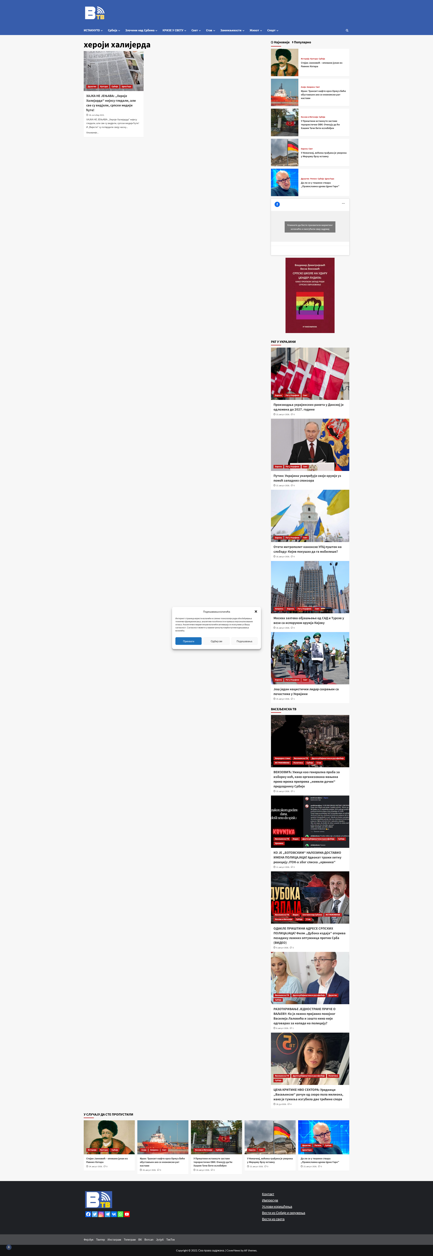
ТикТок (170, 1239)
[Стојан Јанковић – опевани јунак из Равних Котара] (284, 62)
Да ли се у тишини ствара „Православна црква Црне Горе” (320, 184)
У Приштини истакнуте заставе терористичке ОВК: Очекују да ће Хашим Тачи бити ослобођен (320, 124)
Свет (194, 30)
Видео (296, 839)
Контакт (268, 1194)
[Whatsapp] (120, 1214)
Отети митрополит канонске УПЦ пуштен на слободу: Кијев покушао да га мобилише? (308, 549)
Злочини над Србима (139, 30)
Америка (311, 87)
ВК (140, 1239)
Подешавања (244, 641)
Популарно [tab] (302, 42)
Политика (298, 762)
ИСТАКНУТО (92, 30)
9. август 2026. (282, 947)
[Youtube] (127, 1214)
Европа (304, 149)
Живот (254, 30)
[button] (256, 611)
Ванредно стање (282, 758)
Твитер (100, 1239)
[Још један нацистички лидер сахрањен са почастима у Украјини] (310, 658)
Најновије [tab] (281, 42)
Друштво (92, 86)
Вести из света (273, 1219)
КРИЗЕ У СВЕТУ (173, 30)
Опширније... (92, 132)
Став (209, 30)
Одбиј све (216, 641)
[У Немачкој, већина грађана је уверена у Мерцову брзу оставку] (284, 152)
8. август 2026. (282, 1028)
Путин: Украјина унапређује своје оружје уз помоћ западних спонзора (307, 478)
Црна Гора (126, 86)
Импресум (270, 1200)
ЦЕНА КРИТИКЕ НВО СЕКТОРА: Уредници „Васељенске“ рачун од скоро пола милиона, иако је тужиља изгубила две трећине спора (308, 1094)
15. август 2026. (283, 699)
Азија (303, 87)
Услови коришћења (277, 1206)
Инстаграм (114, 1239)
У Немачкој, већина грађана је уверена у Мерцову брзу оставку (324, 154)
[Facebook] (88, 1214)
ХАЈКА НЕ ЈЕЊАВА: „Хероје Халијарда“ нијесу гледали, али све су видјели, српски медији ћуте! (111, 103)
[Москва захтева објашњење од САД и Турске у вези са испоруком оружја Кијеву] (310, 587)
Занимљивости (231, 30)
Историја (305, 59)
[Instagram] (101, 1214)
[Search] (347, 30)
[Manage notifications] (9, 1247)
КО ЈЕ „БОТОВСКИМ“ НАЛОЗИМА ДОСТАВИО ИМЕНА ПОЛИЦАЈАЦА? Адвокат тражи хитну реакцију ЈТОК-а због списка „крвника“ (307, 857)
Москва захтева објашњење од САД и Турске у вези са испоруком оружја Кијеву (309, 620)
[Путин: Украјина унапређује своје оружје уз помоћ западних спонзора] (310, 445)
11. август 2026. (283, 867)
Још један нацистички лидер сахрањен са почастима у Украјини (306, 691)
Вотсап (148, 1239)
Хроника (279, 843)
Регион (313, 179)
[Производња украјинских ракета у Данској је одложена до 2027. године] (310, 374)
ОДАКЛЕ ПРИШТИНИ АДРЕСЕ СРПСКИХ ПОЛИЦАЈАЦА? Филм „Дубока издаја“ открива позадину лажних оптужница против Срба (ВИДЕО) (310, 935)
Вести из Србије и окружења (283, 1213)
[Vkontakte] (114, 1214)
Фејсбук (88, 1239)
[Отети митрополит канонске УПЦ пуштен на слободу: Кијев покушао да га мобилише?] (310, 516)
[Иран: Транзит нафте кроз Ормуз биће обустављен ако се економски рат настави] (284, 92)
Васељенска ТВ (301, 758)
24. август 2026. (95, 1166)
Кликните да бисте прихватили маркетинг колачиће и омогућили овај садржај (310, 227)
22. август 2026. (283, 485)
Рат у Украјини (292, 395)
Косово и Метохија (309, 117)
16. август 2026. (283, 556)
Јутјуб (160, 1239)
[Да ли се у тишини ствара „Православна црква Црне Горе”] (284, 182)
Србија (112, 30)
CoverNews (233, 1250)
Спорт (271, 30)
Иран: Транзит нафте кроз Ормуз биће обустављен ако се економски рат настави (323, 94)
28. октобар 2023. (96, 115)
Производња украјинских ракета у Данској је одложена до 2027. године (309, 407)
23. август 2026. (283, 414)
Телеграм (130, 1239)
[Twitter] (95, 1214)
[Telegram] (107, 1214)
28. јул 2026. (281, 1104)
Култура (104, 86)
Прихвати (188, 641)
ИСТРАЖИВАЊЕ (282, 762)
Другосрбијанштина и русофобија (328, 758)
